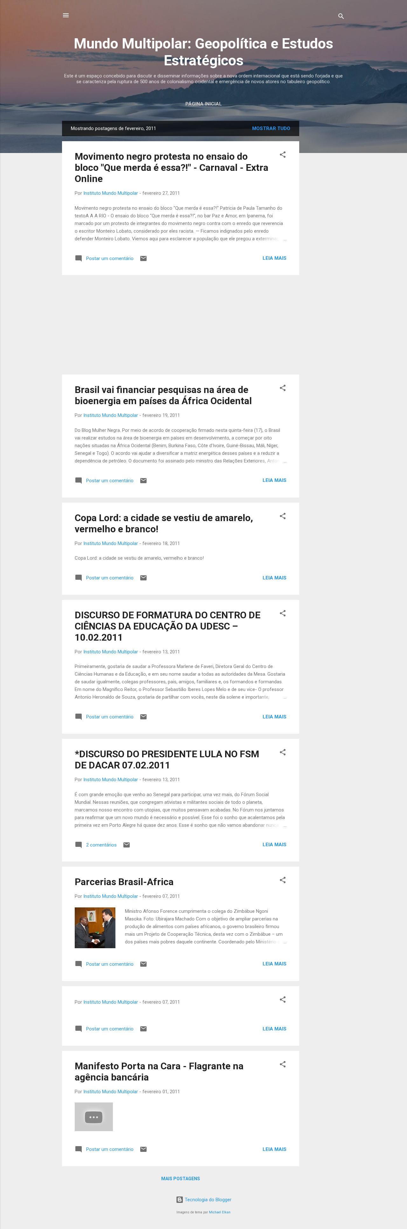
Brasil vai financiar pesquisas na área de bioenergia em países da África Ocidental (163, 395)
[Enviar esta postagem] (143, 261)
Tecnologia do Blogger (207, 1200)
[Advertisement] (324, 216)
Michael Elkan (220, 1212)
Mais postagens (180, 1178)
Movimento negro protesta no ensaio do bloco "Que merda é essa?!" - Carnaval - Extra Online (171, 167)
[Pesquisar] (341, 17)
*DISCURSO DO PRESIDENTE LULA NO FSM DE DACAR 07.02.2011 (167, 759)
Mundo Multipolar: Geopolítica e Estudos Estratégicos (203, 52)
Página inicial (203, 104)
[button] (282, 156)
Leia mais (274, 258)
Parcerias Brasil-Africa (124, 881)
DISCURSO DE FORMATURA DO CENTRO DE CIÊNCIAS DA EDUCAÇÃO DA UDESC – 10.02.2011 (167, 626)
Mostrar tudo (271, 128)
